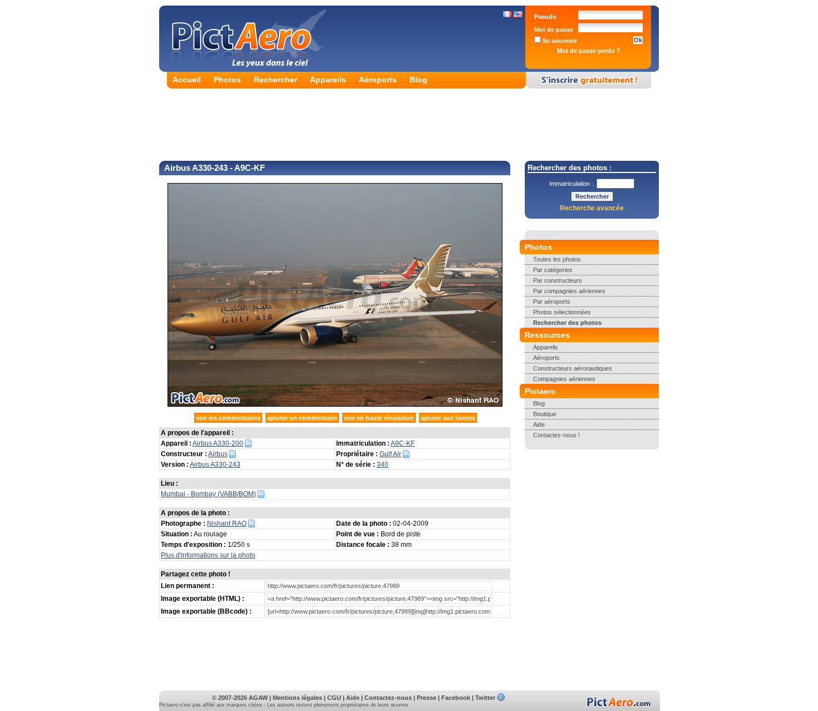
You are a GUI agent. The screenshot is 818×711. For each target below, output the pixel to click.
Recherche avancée (592, 208)
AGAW (258, 697)
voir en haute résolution (379, 417)
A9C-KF (403, 443)
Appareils (328, 79)
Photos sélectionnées (562, 312)
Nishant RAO (227, 523)
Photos (227, 79)
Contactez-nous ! (556, 435)
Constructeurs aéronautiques (572, 368)
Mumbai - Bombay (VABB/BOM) (208, 494)
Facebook (455, 697)
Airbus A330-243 (215, 464)
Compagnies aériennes (564, 379)
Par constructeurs (557, 280)
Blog (418, 79)
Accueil (187, 79)
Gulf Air (390, 454)
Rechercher (275, 79)
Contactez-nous (388, 697)
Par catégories (553, 269)
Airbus (218, 454)
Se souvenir (559, 40)
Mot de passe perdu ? (588, 50)
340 (382, 464)
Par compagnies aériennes (569, 291)
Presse (426, 697)
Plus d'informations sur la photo (208, 555)
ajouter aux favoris (448, 417)
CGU (334, 697)
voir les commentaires (228, 417)
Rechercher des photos (567, 322)
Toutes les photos (557, 259)
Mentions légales (297, 697)
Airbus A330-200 (218, 443)
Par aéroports (551, 301)
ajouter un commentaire (302, 417)
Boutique (544, 414)
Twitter (485, 697)
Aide (539, 424)
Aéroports (378, 79)
